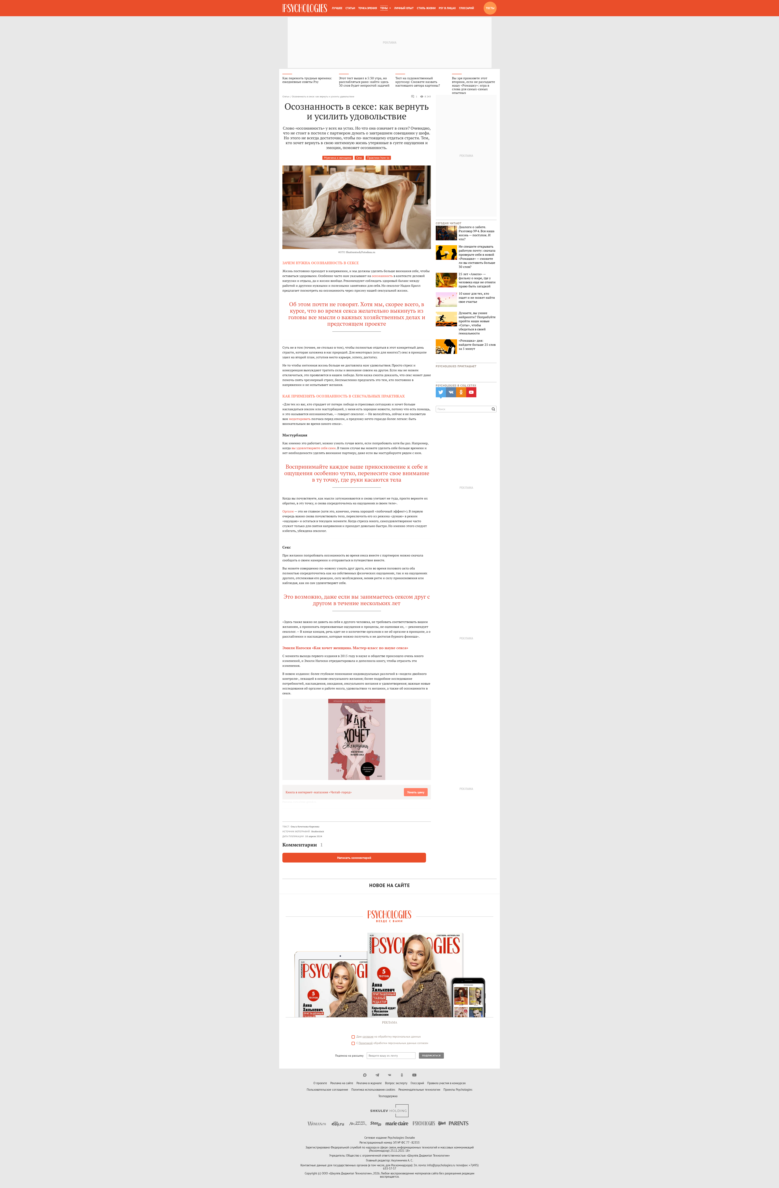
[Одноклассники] (402, 1075)
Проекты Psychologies (457, 1089)
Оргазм (288, 511)
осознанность (382, 276)
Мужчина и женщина (337, 158)
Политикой (366, 1043)
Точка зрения (367, 8)
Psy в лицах (447, 8)
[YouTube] (414, 1075)
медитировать (300, 419)
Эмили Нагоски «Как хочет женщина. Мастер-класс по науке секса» (345, 647)
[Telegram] (377, 1075)
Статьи (350, 8)
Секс (359, 158)
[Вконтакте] (389, 1075)
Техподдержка (387, 1096)
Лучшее (337, 8)
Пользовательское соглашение (327, 1089)
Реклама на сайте (341, 1083)
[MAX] (364, 1075)
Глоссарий (466, 8)
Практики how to (378, 158)
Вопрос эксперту (396, 1083)
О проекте (320, 1083)
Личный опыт (404, 8)
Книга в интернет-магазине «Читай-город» (319, 792)
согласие (368, 1036)
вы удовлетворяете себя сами (314, 448)
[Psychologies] (304, 8)
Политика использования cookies (373, 1089)
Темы (384, 8)
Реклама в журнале (369, 1083)
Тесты (490, 8)
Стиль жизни (426, 8)
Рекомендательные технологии (419, 1089)
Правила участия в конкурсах (446, 1083)
